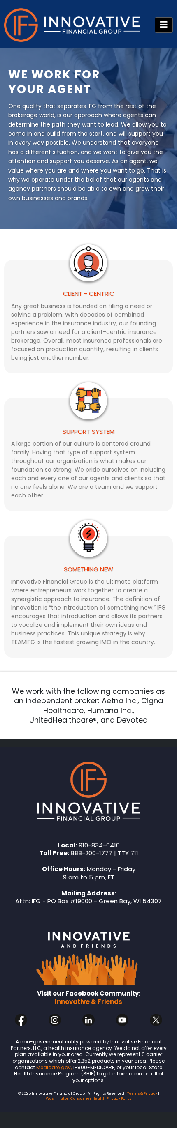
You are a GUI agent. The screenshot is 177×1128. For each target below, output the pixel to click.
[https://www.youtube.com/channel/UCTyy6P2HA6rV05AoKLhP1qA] (122, 1020)
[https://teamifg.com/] (88, 791)
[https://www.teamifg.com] (72, 25)
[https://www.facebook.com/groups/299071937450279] (88, 953)
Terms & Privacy (141, 1093)
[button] (164, 25)
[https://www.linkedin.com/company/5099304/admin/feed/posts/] (88, 1020)
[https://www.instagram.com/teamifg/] (55, 1020)
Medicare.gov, (54, 1067)
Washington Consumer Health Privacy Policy (89, 1098)
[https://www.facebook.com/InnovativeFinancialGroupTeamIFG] (21, 1020)
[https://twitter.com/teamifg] (156, 1020)
